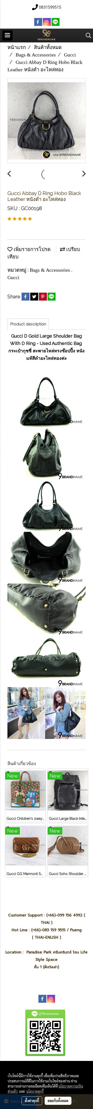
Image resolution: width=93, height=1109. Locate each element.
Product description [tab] (28, 324)
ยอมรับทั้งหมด (58, 1100)
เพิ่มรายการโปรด (31, 249)
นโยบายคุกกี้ (35, 1091)
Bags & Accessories (50, 270)
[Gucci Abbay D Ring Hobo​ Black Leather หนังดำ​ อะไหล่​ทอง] (46, 120)
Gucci (13, 277)
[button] (87, 35)
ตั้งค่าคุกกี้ (32, 1100)
